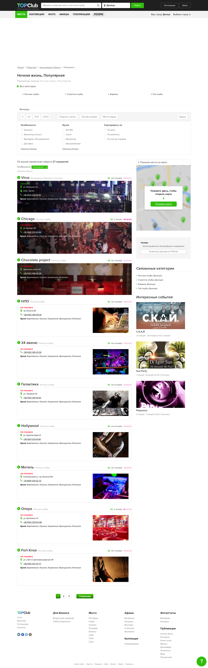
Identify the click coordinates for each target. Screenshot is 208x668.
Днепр (113, 664)
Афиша (64, 14)
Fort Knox (27, 550)
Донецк (20, 67)
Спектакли (129, 628)
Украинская (53, 199)
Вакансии (21, 621)
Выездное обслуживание (36, 139)
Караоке (114, 94)
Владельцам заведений (63, 618)
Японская (76, 199)
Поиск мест (32, 67)
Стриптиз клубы (75, 94)
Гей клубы (158, 94)
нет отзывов (116, 178)
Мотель (26, 467)
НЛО (23, 301)
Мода (162, 654)
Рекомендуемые (132, 644)
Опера (25, 509)
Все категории (28, 86)
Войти (185, 5)
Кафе (91, 635)
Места (21, 14)
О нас (19, 617)
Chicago (26, 219)
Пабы (91, 638)
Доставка (28, 143)
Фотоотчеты (168, 613)
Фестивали (129, 631)
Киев (106, 664)
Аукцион (28, 130)
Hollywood (28, 426)
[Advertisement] (104, 41)
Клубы (92, 621)
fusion (68, 134)
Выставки (129, 625)
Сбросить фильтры (25, 171)
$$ (29, 117)
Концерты (129, 621)
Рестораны (93, 618)
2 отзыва (118, 219)
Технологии (165, 650)
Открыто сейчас (68, 117)
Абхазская (71, 139)
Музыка (163, 644)
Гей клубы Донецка (147, 288)
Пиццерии (93, 628)
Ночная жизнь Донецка (50, 67)
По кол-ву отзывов (116, 139)
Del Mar (69, 130)
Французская (65, 199)
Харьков (98, 664)
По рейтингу (113, 134)
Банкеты (92, 631)
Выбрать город (180, 14)
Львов (120, 664)
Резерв (98, 14)
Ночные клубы (31, 94)
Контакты (21, 627)
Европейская (33, 199)
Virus (24, 178)
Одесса (89, 664)
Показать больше (29, 149)
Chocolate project (34, 260)
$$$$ (46, 117)
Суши (91, 642)
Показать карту (163, 204)
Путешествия (166, 657)
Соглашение (22, 624)
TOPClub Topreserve (61, 621)
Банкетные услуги (33, 134)
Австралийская (73, 143)
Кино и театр (165, 640)
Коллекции (36, 14)
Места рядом (109, 117)
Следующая (85, 596)
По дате (111, 130)
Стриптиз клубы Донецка (150, 280)
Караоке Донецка (146, 284)
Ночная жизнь (166, 634)
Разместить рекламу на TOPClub (163, 251)
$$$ (37, 117)
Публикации (81, 14)
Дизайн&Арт (165, 647)
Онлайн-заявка (89, 117)
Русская (43, 199)
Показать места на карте (153, 162)
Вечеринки (129, 618)
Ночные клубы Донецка (150, 275)
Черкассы (129, 664)
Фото (51, 14)
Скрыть (182, 117)
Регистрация (169, 5)
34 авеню (27, 343)
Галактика (28, 384)
